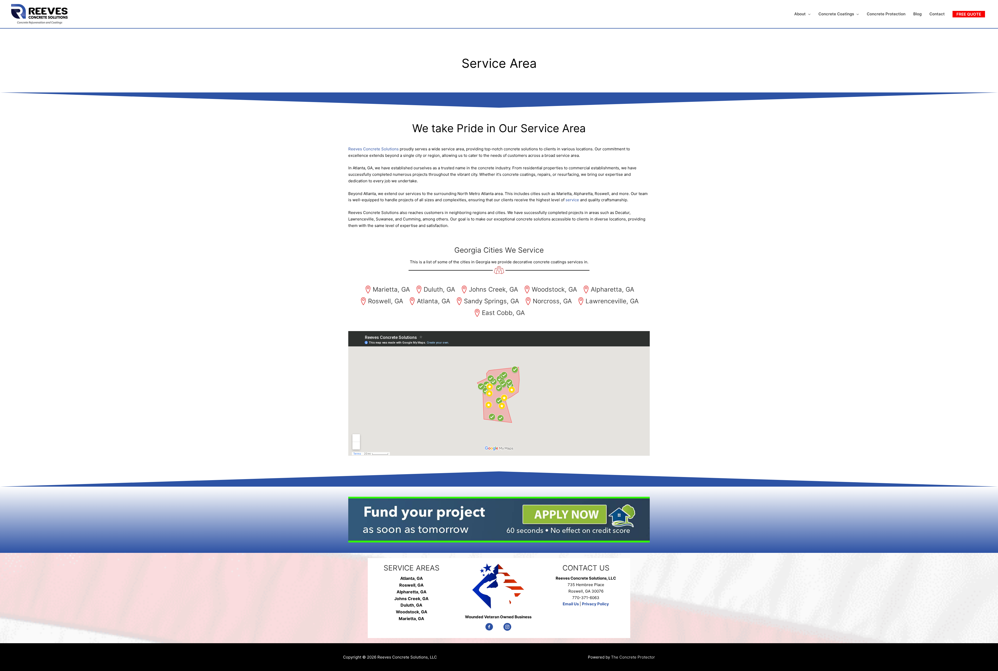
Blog (917, 13)
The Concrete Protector (633, 657)
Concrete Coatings (836, 13)
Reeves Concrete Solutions (373, 148)
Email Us (571, 603)
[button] (969, 14)
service (572, 199)
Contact (937, 13)
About (800, 13)
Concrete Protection (886, 13)
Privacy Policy (595, 603)
